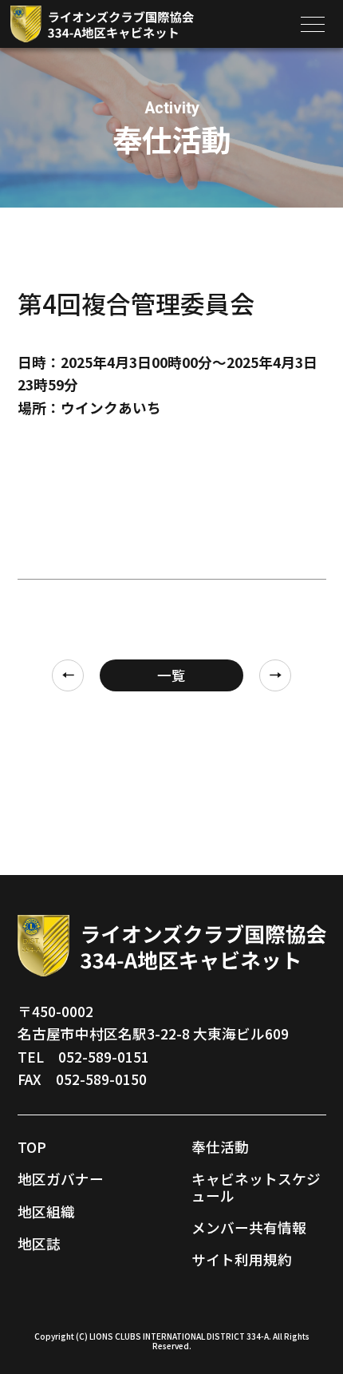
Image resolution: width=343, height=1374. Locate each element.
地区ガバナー (61, 1179)
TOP (32, 1147)
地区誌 (39, 1243)
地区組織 (46, 1212)
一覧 (171, 675)
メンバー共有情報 (248, 1227)
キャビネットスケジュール (256, 1187)
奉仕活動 (220, 1147)
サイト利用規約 (241, 1259)
